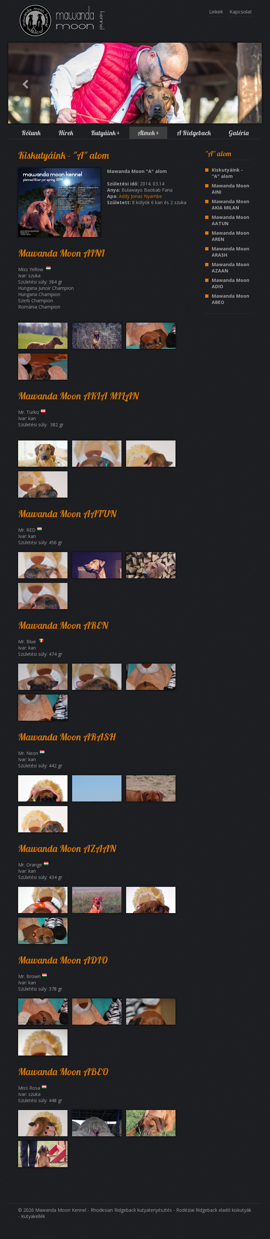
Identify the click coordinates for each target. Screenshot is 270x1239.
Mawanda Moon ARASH (230, 252)
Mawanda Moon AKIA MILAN (230, 204)
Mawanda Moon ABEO (230, 299)
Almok (148, 132)
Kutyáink (105, 132)
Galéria (239, 133)
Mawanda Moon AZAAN (230, 267)
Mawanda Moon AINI (230, 188)
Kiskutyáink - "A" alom (227, 173)
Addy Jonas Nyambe (140, 196)
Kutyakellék (33, 1216)
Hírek (65, 133)
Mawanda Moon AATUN (230, 220)
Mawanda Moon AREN (230, 236)
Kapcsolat (241, 11)
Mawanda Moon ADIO (230, 283)
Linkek (216, 11)
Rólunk (30, 133)
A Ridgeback (194, 133)
